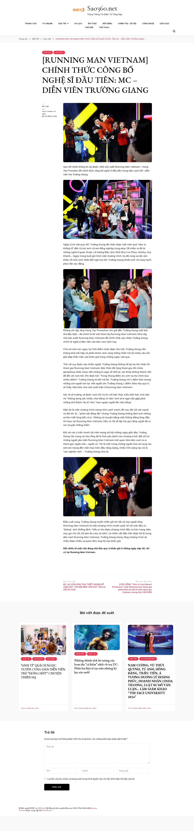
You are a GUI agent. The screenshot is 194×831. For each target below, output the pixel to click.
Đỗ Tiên (45, 106)
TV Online (47, 23)
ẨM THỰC (92, 23)
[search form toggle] (174, 31)
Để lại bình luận (50, 116)
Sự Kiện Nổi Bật (148, 659)
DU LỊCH (78, 23)
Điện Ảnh (80, 654)
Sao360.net (102, 8)
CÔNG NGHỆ (148, 23)
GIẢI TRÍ (62, 23)
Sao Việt (59, 52)
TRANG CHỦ (30, 23)
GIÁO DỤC (164, 23)
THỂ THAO (104, 27)
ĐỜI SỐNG (107, 23)
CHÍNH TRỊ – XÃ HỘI (127, 23)
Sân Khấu (38, 659)
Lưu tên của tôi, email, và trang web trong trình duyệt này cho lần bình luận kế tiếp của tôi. (91, 778)
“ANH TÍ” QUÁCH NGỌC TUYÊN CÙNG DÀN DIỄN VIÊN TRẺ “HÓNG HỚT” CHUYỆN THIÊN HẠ (43, 671)
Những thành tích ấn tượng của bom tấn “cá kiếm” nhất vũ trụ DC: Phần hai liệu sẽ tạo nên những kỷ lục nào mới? (96, 666)
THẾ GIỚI (89, 27)
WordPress (47, 810)
